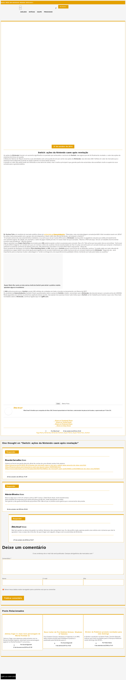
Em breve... (63, 6)
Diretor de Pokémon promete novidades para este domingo (103, 633)
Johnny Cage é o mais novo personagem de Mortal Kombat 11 (22, 635)
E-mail (45, 578)
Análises (23, 12)
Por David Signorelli (26, 644)
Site (84, 578)
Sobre (58, 403)
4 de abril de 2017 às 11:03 (63, 645)
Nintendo (47, 433)
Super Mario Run (78, 433)
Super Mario (68, 433)
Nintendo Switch (57, 433)
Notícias (32, 12)
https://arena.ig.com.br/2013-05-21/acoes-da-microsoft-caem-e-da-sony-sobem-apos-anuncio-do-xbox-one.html (45, 465)
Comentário (6, 558)
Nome (4, 578)
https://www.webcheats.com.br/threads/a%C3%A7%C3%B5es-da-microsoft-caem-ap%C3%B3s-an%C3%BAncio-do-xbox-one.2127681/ (52, 469)
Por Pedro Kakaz (107, 643)
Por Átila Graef (55, 431)
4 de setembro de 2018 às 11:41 (104, 645)
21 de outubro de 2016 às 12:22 (72, 431)
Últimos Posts (65, 403)
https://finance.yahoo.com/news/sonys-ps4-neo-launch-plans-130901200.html (33, 467)
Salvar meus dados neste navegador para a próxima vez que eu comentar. (30, 589)
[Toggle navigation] (20, 7)
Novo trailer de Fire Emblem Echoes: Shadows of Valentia (63, 633)
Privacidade (48, 12)
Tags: (38, 433)
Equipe (39, 12)
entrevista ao (54, 234)
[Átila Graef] (8, 414)
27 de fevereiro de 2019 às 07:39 (22, 647)
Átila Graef (18, 408)
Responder (10, 452)
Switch (87, 433)
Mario (42, 433)
